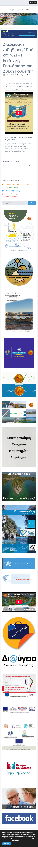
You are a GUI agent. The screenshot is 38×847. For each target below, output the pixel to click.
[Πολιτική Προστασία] (19, 368)
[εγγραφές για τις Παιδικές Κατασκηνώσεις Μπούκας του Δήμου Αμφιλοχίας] (19, 286)
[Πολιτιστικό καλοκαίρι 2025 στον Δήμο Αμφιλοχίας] (19, 252)
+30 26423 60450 (12, 188)
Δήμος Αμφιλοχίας (19, 9)
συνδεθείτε (29, 166)
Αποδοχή (6, 843)
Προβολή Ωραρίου (11, 196)
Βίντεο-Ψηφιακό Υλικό (23, 75)
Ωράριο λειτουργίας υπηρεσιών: (16, 194)
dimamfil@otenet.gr (13, 191)
